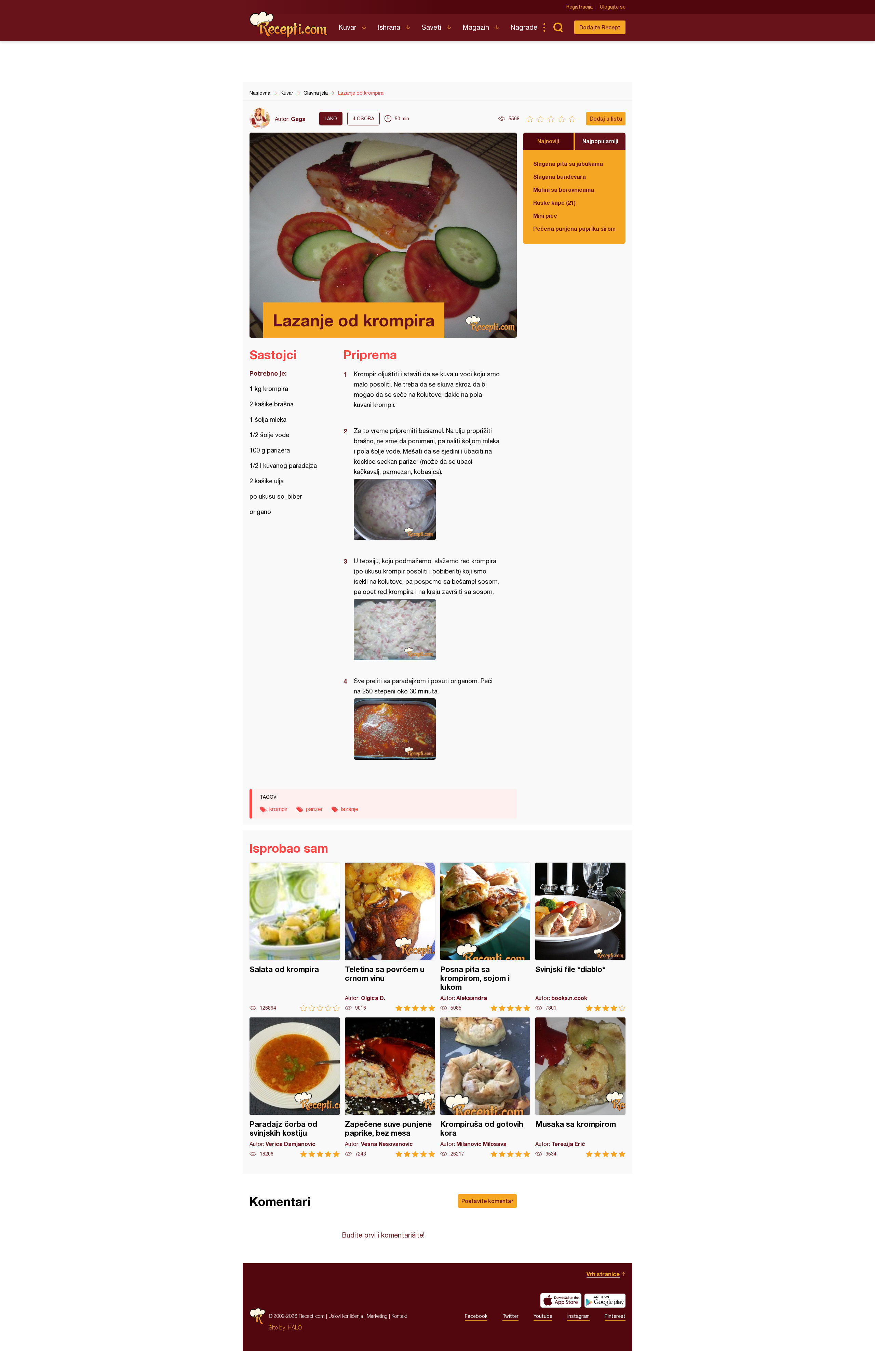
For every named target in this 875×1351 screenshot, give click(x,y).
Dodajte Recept (599, 27)
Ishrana (389, 27)
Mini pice (545, 215)
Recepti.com (289, 24)
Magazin (475, 27)
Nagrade (523, 27)
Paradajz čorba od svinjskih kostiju (295, 1087)
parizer (314, 809)
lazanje (349, 809)
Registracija (579, 7)
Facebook (476, 1316)
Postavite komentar (487, 1201)
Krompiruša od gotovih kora (485, 1087)
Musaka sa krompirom (580, 1087)
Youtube (543, 1316)
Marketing (377, 1316)
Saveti (431, 27)
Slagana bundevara (559, 176)
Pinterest (615, 1316)
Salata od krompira (295, 937)
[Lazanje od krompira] (427, 509)
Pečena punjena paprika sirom (574, 228)
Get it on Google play (604, 1300)
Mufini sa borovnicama (563, 189)
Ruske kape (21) (554, 202)
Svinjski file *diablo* (580, 937)
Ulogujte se (612, 7)
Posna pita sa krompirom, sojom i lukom (485, 937)
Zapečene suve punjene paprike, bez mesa (390, 1087)
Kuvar (347, 27)
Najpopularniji (600, 141)
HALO (295, 1327)
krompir (278, 809)
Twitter (510, 1316)
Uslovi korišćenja (345, 1316)
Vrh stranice (603, 1274)
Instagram (578, 1316)
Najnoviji (548, 141)
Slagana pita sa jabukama (568, 163)
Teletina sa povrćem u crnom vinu (390, 937)
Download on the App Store (560, 1300)
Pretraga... (558, 27)
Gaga (298, 119)
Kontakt (399, 1316)
